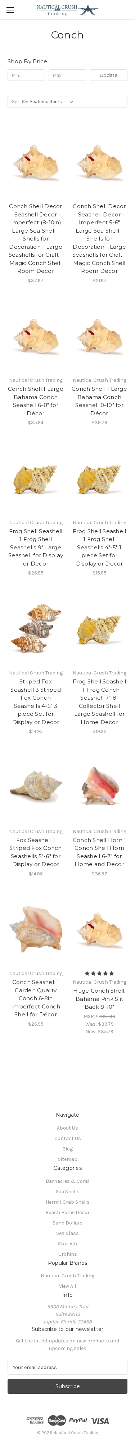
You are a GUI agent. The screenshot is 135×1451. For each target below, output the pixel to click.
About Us (67, 1128)
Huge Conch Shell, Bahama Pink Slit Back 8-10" (99, 998)
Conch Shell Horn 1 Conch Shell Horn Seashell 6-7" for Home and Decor (99, 852)
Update (109, 75)
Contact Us (67, 1138)
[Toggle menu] (10, 10)
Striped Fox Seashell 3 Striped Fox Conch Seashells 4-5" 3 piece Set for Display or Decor (35, 702)
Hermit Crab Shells (68, 1202)
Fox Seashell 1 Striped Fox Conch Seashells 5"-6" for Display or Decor (35, 852)
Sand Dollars (68, 1223)
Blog (67, 1149)
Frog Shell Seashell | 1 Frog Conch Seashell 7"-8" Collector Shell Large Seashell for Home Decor (99, 702)
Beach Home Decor (67, 1212)
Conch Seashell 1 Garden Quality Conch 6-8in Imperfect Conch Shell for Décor (35, 998)
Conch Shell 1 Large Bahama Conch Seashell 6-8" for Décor (35, 401)
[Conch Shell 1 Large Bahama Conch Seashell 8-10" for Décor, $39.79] (99, 336)
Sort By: (20, 101)
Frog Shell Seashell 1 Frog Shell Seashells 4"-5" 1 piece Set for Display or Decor (99, 547)
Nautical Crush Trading (67, 1276)
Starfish (67, 1244)
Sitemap (67, 1159)
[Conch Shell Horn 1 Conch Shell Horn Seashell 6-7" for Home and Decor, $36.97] (99, 787)
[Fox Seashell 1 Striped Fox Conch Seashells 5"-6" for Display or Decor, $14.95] (36, 787)
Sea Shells (68, 1192)
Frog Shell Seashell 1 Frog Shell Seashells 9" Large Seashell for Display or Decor (35, 547)
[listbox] (53, 101)
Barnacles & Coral (67, 1181)
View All (67, 1286)
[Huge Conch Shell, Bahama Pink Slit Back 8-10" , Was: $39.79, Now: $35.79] (99, 929)
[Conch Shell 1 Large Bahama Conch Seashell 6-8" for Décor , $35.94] (36, 336)
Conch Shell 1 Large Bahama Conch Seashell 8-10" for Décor (99, 401)
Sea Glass (67, 1233)
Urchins (67, 1254)
